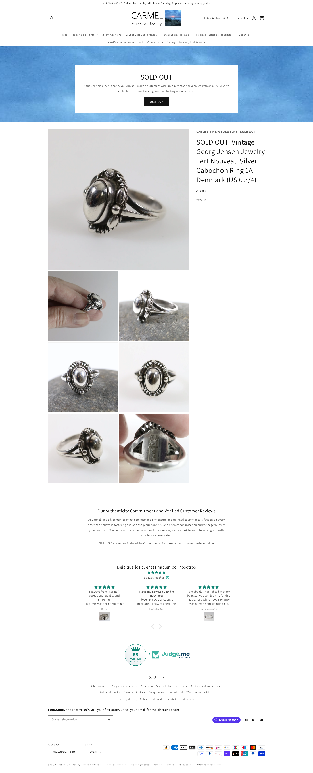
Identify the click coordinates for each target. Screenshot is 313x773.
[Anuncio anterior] (49, 3)
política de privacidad (163, 699)
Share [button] (203, 191)
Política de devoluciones (205, 686)
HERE (109, 543)
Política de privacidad (139, 764)
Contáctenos (187, 699)
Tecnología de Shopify (91, 764)
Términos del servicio (164, 764)
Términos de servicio (198, 692)
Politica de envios (110, 692)
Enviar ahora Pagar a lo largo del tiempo (164, 686)
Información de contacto (209, 764)
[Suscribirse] (109, 719)
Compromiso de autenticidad (166, 692)
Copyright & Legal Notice (133, 699)
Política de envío (186, 764)
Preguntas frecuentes (124, 686)
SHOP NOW (156, 101)
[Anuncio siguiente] (264, 3)
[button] (52, 18)
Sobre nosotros (99, 686)
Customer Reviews (134, 692)
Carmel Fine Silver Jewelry (67, 764)
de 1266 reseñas (154, 578)
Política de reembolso (115, 764)
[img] (156, 572)
